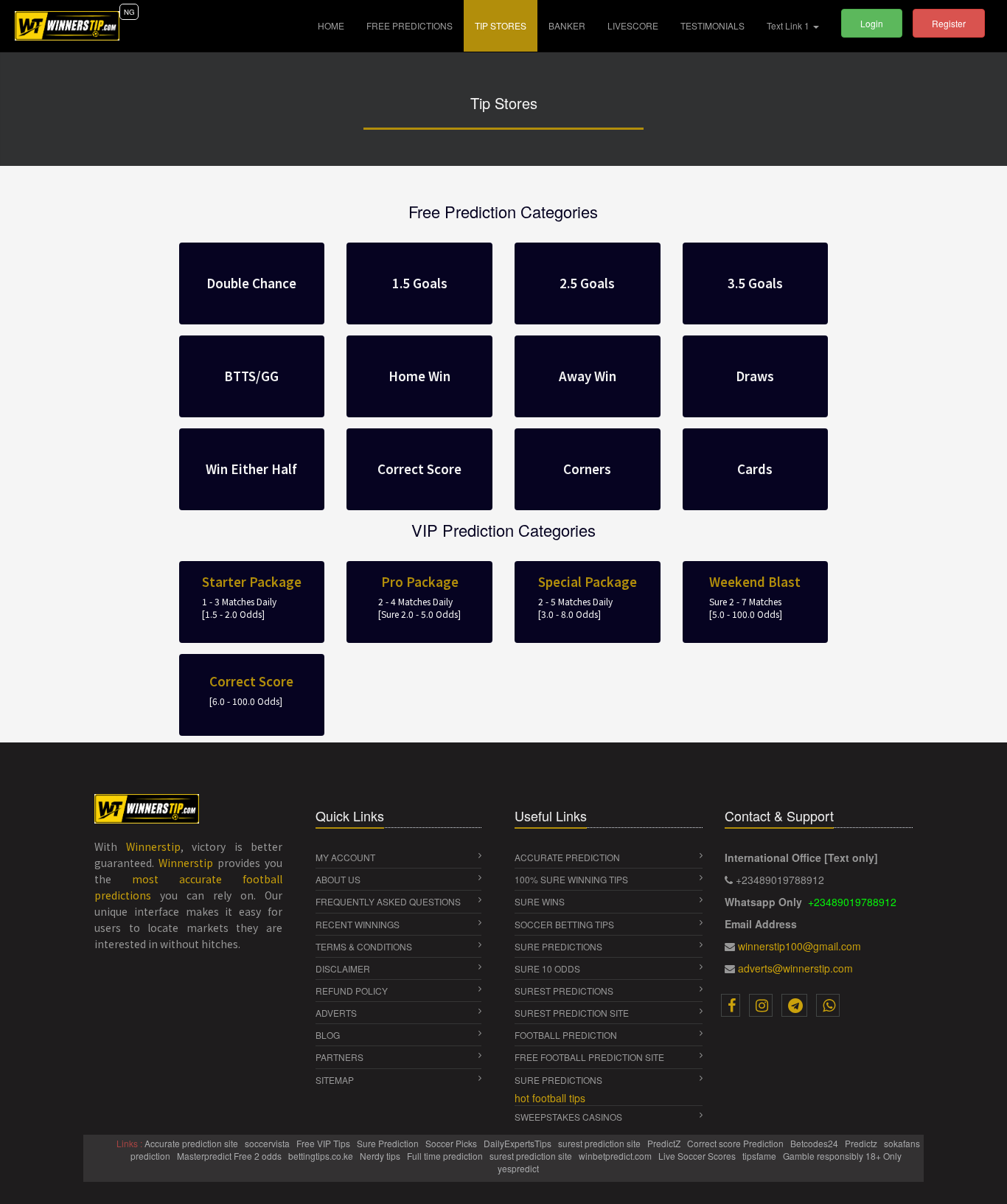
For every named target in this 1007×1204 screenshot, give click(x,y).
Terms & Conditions (364, 946)
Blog (328, 1035)
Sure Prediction (389, 1143)
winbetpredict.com (616, 1155)
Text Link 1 (789, 25)
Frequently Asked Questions (388, 901)
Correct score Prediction (736, 1143)
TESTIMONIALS (712, 25)
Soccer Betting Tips (564, 924)
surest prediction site (572, 1012)
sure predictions (558, 946)
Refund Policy (352, 990)
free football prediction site (589, 1057)
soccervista (268, 1143)
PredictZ (665, 1143)
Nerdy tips (381, 1155)
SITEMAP (335, 1079)
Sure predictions (558, 1079)
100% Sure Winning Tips (571, 879)
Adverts (336, 1012)
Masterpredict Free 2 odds (230, 1155)
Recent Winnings (358, 924)
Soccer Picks (452, 1143)
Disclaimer (343, 968)
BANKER (566, 25)
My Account (345, 857)
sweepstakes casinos (568, 1116)
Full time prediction (446, 1155)
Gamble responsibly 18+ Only (843, 1155)
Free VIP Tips (324, 1143)
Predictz (862, 1143)
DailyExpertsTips (519, 1143)
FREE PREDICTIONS (409, 25)
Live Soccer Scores (698, 1155)
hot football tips (550, 1097)
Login (871, 23)
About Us (338, 879)
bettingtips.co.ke (321, 1155)
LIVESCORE (632, 25)
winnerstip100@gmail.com (799, 946)
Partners (339, 1057)
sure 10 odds (547, 968)
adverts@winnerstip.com (795, 968)
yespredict (518, 1168)
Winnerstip (153, 846)
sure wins (540, 901)
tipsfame (760, 1155)
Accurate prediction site (192, 1143)
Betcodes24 (815, 1143)
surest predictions (564, 990)
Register (949, 23)
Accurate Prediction (567, 857)
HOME (336, 25)
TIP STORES (500, 25)
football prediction (566, 1035)
